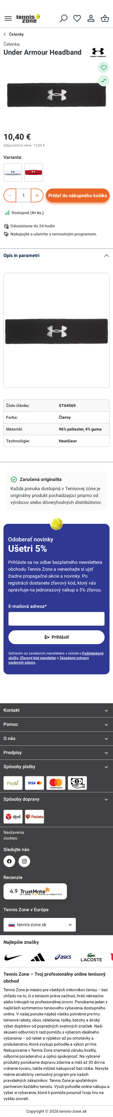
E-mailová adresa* (27, 606)
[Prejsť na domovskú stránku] (28, 18)
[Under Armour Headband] (12, 172)
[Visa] (34, 783)
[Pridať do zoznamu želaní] (104, 67)
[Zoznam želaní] (77, 18)
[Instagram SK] (24, 861)
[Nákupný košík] (105, 18)
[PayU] (13, 783)
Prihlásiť (60, 637)
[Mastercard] (55, 783)
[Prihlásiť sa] (91, 18)
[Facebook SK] (9, 861)
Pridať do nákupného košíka (77, 195)
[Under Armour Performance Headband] (33, 172)
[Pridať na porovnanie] (104, 80)
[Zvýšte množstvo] (37, 195)
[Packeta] (34, 816)
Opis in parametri (21, 255)
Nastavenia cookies (9, 835)
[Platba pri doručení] (77, 783)
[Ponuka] (8, 18)
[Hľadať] (63, 18)
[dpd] (13, 816)
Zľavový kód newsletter (38, 658)
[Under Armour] (98, 52)
